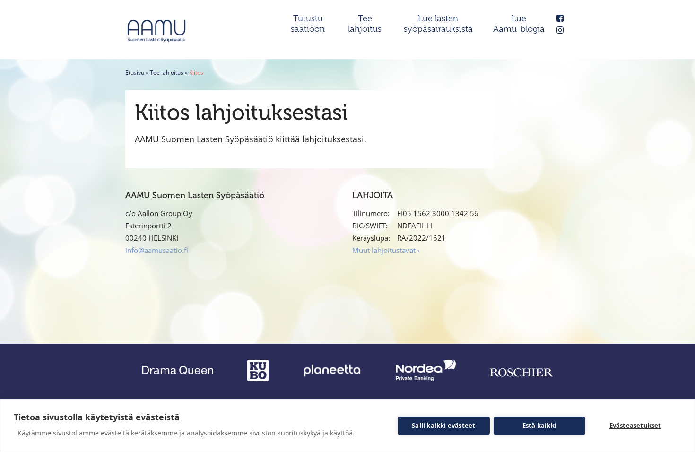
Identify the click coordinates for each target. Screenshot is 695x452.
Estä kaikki (539, 425)
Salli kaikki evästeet (443, 425)
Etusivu (134, 73)
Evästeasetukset (635, 425)
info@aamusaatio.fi (156, 250)
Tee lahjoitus (166, 73)
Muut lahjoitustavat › (386, 250)
